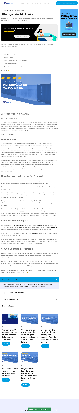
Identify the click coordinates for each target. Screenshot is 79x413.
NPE (32, 3)
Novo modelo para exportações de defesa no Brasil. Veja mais (10, 372)
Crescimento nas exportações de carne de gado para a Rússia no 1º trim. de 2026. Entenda (29, 336)
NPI (28, 3)
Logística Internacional (8, 253)
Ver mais (5, 343)
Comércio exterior (6, 225)
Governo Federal (10, 134)
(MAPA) (34, 143)
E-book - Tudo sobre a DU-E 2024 (66, 3)
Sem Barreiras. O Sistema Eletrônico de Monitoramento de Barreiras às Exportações (10, 335)
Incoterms (38, 3)
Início (22, 3)
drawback (23, 272)
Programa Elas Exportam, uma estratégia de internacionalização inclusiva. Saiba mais (29, 374)
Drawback (46, 3)
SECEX (22, 211)
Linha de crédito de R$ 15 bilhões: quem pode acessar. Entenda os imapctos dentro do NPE (49, 336)
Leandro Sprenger (9, 10)
